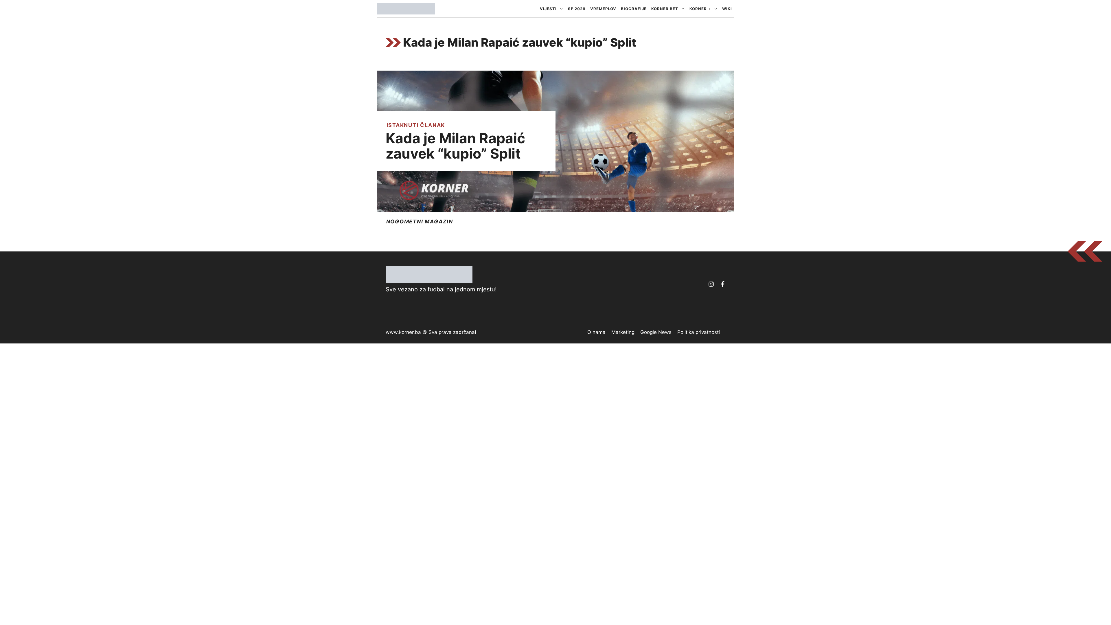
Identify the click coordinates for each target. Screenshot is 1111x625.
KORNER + (700, 8)
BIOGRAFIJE (634, 8)
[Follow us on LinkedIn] (723, 284)
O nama (596, 332)
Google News (656, 332)
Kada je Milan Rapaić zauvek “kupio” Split (455, 146)
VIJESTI (548, 8)
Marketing (622, 332)
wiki (727, 8)
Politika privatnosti (698, 332)
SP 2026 (577, 8)
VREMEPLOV (603, 8)
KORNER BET (664, 8)
